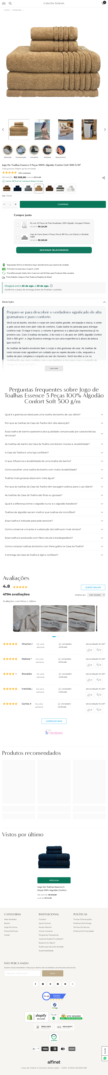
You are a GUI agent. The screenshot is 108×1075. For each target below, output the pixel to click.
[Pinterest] (50, 984)
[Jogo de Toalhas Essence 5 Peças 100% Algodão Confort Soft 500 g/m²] (54, 857)
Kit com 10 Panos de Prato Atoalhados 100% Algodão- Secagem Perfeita (60, 223)
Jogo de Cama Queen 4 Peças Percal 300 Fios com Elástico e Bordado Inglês (59, 235)
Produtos (17, 10)
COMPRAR (63, 204)
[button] (3, 129)
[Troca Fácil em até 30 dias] (43, 1027)
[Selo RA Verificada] (54, 1006)
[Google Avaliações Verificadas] (54, 996)
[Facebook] (35, 984)
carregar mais (54, 721)
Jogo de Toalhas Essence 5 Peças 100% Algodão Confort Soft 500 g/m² (51, 889)
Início (7, 10)
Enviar (52, 973)
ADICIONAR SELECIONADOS (54, 250)
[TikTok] (57, 984)
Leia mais (54, 368)
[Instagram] (43, 984)
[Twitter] (72, 984)
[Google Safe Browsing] (53, 1017)
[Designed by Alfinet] (54, 1062)
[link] (18, 809)
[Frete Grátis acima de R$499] (64, 1027)
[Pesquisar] (10, 3)
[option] (54, 64)
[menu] (3, 3)
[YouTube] (65, 984)
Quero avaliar (93, 587)
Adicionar (54, 880)
